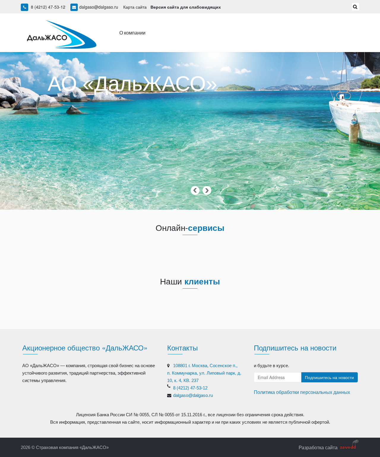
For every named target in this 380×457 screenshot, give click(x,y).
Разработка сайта (318, 447)
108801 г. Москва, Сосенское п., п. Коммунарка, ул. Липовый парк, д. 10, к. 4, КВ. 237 (204, 373)
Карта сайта (135, 7)
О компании (132, 32)
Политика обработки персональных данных (302, 392)
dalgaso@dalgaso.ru (98, 7)
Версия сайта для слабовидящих (186, 7)
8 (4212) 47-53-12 (48, 7)
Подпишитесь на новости (329, 377)
